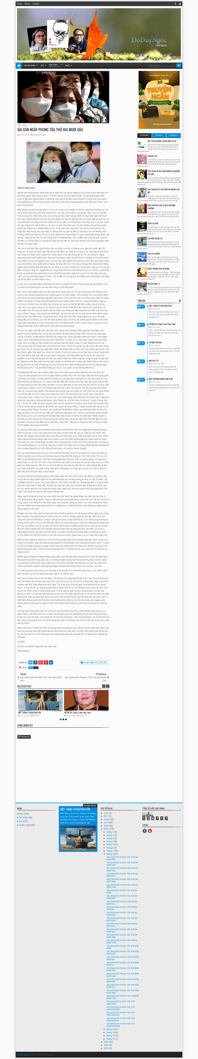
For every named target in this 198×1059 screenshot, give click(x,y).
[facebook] (175, 3)
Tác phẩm (23, 817)
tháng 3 (110, 838)
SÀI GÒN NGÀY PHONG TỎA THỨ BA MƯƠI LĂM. (122, 919)
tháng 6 (110, 847)
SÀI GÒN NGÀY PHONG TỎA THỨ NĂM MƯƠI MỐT (121, 1008)
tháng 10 (111, 1032)
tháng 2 (110, 835)
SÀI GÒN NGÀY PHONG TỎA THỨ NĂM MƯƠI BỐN (121, 1025)
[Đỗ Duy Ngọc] (19, 66)
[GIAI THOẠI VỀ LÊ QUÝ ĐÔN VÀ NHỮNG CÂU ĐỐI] (142, 192)
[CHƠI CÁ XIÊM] (142, 226)
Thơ (42, 66)
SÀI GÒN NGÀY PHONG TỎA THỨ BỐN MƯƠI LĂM (123, 975)
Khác (67, 66)
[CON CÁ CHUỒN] (142, 257)
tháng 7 (110, 851)
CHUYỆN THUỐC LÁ (155, 238)
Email (86, 662)
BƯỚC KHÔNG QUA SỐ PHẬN (158, 268)
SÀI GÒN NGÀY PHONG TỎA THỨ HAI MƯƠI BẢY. (122, 875)
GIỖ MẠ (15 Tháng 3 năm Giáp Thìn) (77, 712)
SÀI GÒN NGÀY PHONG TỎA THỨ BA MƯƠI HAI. (122, 902)
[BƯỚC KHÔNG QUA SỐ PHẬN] (142, 272)
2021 (106, 829)
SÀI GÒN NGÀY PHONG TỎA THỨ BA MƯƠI (122, 891)
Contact (35, 4)
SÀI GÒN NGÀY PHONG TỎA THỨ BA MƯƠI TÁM (122, 936)
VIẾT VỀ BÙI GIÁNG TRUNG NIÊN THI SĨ (162, 140)
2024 (106, 1048)
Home (19, 4)
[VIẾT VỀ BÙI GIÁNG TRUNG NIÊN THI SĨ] (142, 144)
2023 (106, 1045)
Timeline (141, 300)
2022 (106, 1042)
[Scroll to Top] (194, 1054)
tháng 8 (110, 854)
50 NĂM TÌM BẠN (155, 342)
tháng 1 (110, 832)
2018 (106, 819)
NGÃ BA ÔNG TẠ (154, 283)
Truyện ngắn (29, 66)
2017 (106, 816)
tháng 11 (111, 1035)
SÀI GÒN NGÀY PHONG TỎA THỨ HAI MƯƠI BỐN (122, 858)
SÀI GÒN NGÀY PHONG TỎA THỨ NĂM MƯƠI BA (121, 1019)
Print (95, 662)
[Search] (178, 65)
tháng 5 (110, 844)
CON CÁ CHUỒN (154, 253)
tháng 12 (111, 1039)
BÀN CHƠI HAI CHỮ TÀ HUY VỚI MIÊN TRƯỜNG (161, 207)
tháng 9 (110, 1029)
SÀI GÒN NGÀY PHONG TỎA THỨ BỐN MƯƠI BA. (123, 963)
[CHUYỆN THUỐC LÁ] (142, 242)
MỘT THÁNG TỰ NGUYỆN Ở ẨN (29, 712)
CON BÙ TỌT (152, 156)
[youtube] (180, 3)
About (27, 4)
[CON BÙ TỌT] (142, 159)
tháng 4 (110, 841)
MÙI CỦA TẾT (154, 360)
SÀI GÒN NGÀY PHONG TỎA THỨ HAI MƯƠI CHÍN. (122, 886)
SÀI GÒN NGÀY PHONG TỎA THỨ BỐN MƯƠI (123, 947)
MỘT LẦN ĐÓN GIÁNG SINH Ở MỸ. (161, 378)
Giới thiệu (54, 65)
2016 (106, 813)
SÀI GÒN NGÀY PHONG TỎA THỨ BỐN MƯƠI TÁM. (123, 991)
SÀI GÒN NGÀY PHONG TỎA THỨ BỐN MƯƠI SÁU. (123, 980)
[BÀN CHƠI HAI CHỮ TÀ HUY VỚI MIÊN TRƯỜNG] (142, 208)
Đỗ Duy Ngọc (23, 1054)
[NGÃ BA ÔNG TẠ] (142, 287)
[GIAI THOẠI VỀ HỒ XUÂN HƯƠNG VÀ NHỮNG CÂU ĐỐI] (142, 174)
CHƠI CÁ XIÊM (153, 223)
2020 (106, 825)
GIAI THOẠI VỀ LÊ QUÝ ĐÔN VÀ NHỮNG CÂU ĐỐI (164, 191)
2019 (106, 822)
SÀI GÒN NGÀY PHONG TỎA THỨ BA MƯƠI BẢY (122, 930)
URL (104, 662)
